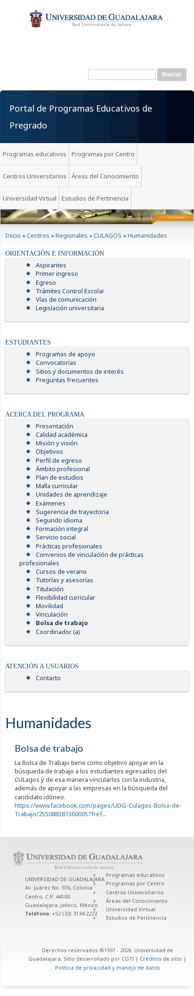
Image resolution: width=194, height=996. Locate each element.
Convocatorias (56, 362)
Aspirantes (51, 265)
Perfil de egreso (59, 460)
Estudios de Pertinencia (95, 198)
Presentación (54, 426)
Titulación (50, 589)
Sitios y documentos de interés (80, 371)
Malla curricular (57, 486)
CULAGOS (107, 235)
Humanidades (147, 235)
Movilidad (49, 606)
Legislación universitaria (70, 308)
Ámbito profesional (63, 469)
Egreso (46, 282)
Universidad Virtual (30, 198)
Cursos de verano (61, 571)
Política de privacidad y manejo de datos (107, 967)
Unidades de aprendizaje (71, 494)
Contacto (48, 678)
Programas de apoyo (65, 354)
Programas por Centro (103, 154)
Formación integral (62, 528)
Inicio (13, 235)
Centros (38, 235)
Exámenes (50, 503)
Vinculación (52, 614)
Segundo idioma (59, 520)
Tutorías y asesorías (64, 580)
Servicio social (56, 537)
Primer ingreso (57, 273)
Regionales (72, 235)
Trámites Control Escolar (70, 291)
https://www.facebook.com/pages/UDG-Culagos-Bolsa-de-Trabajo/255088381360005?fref (98, 809)
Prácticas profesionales (69, 546)
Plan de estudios (59, 477)
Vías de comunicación (66, 299)
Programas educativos (34, 154)
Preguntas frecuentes (67, 380)
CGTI (127, 958)
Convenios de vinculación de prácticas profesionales (81, 558)
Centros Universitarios (34, 176)
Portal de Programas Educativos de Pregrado (80, 117)
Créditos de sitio (161, 958)
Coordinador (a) (58, 631)
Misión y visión (57, 443)
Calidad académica (62, 434)
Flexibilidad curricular (65, 597)
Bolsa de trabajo (62, 622)
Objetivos (49, 451)
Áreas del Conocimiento (105, 176)
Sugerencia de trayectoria (72, 511)
